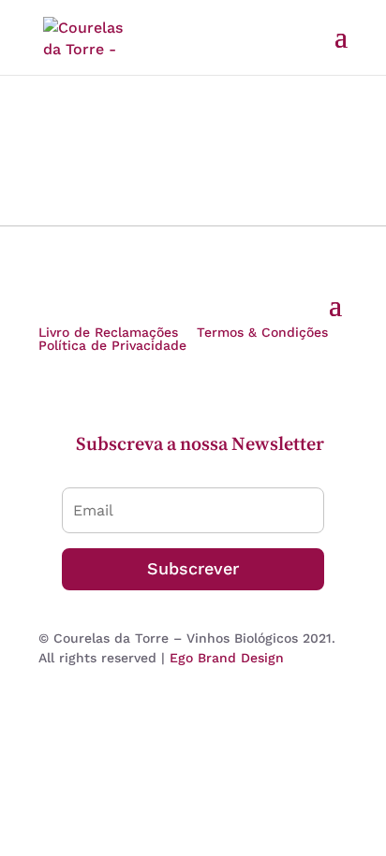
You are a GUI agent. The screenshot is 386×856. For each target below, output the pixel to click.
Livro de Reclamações (108, 332)
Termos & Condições (262, 332)
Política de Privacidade (112, 345)
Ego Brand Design (227, 657)
